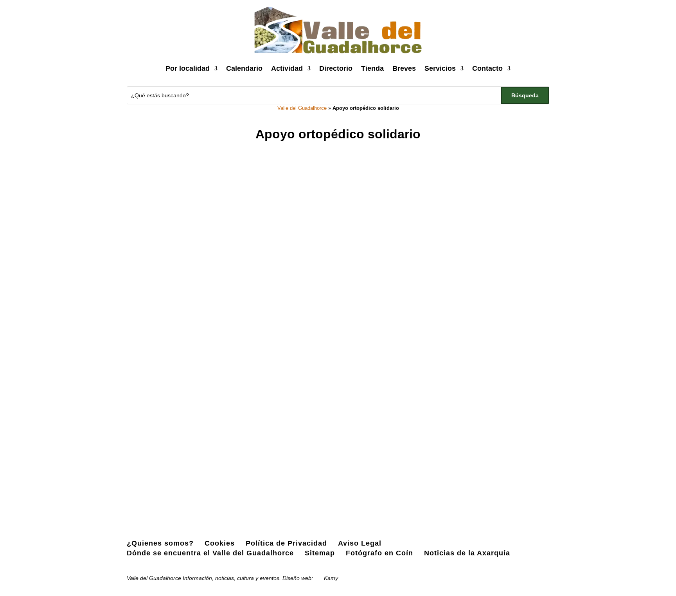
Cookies (220, 543)
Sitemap (320, 553)
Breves (404, 68)
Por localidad (187, 68)
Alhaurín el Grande (313, 458)
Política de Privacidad (286, 543)
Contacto (487, 68)
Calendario (244, 68)
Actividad (287, 68)
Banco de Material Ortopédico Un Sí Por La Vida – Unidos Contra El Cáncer (259, 444)
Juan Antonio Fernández (187, 458)
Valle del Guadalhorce (302, 108)
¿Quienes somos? (160, 543)
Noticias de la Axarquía (467, 553)
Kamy (331, 578)
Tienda (372, 68)
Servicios (440, 68)
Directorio (335, 68)
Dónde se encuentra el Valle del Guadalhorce (210, 553)
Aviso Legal (359, 543)
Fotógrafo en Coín (379, 553)
